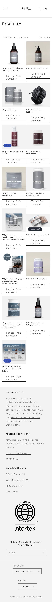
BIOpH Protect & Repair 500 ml (12, 153)
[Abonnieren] (43, 552)
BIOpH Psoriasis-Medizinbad (33, 153)
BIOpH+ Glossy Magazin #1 (38, 235)
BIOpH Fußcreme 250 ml (37, 68)
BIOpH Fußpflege (9, 110)
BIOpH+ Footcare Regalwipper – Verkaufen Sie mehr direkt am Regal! (13, 237)
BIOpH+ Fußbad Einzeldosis (9, 194)
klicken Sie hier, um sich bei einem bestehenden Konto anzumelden (23, 421)
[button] (5, 9)
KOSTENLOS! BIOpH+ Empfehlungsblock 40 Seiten (11, 369)
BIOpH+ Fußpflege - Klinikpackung (35, 194)
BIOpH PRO (21, 597)
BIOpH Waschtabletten (36, 279)
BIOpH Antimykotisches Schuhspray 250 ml (12, 69)
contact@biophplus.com (18, 453)
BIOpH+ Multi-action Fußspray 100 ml (35, 324)
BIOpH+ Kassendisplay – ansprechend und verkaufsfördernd (13, 281)
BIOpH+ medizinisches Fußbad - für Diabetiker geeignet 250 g (12, 325)
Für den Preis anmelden (13, 77)
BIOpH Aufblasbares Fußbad (35, 111)
